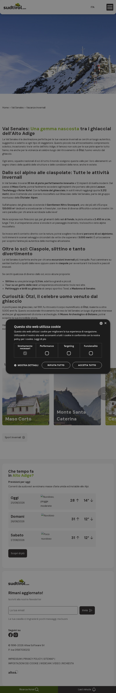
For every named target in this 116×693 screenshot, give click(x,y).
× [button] (105, 323)
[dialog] (58, 346)
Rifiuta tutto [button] (56, 365)
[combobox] (101, 323)
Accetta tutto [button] (87, 365)
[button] (26, 365)
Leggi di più (40, 338)
